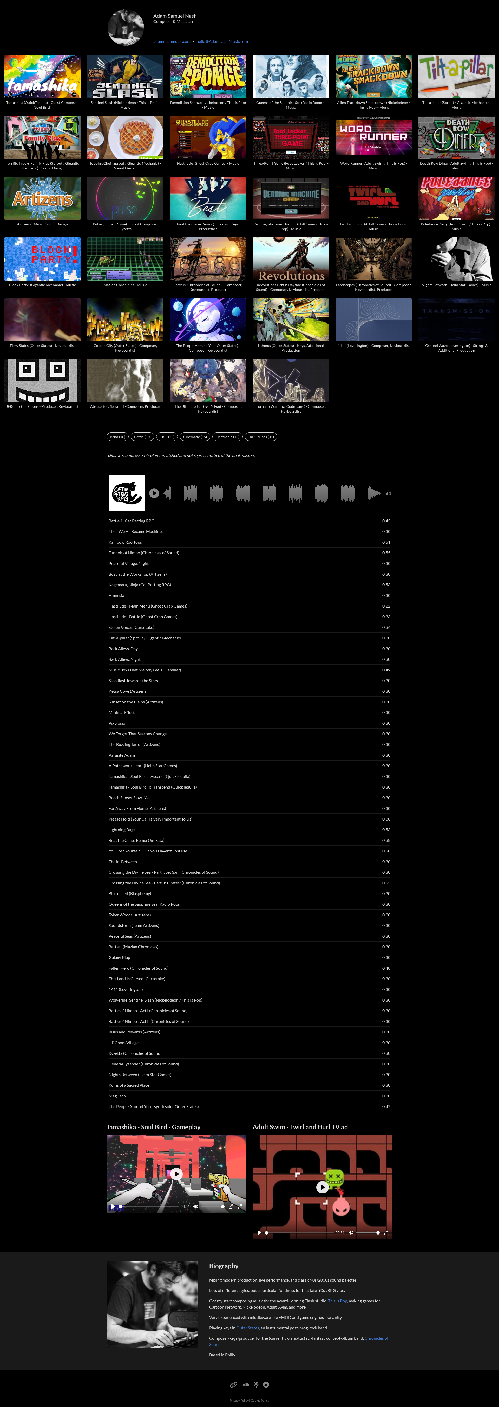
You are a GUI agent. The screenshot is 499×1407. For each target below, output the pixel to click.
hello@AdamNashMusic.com (222, 41)
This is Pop (337, 1300)
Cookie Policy (260, 1400)
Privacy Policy (239, 1400)
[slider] (149, 1206)
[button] (154, 493)
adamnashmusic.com (172, 41)
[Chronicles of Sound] (266, 1383)
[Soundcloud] (246, 1383)
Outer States (247, 1327)
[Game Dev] (234, 1383)
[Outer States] (256, 1383)
